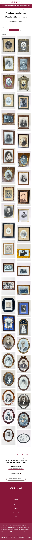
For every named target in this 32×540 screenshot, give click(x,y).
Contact (16, 513)
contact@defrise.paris (16, 468)
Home (7, 9)
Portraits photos (23, 9)
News (16, 499)
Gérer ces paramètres (25, 537)
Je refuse (13, 537)
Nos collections (15, 473)
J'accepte (4, 537)
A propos (16, 504)
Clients (16, 508)
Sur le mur (17, 9)
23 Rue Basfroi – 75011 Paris (17, 462)
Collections (11, 9)
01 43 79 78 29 (16, 466)
